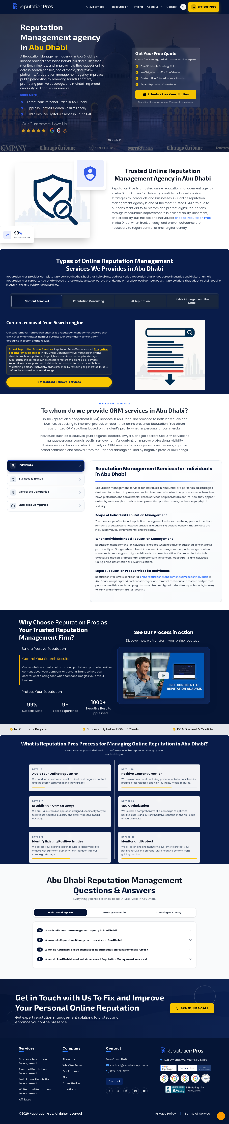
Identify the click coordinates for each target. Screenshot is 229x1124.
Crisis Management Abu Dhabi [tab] (192, 301)
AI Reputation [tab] (140, 301)
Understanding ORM (60, 912)
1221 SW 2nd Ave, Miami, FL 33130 (185, 1060)
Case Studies (72, 1083)
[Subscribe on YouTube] (144, 1091)
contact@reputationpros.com (130, 1065)
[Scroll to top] (221, 1116)
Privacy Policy (165, 1113)
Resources (119, 7)
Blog (66, 1077)
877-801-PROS (120, 1071)
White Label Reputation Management (35, 1091)
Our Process (71, 1071)
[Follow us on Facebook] (109, 1091)
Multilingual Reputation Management (34, 1081)
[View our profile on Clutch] (63, 127)
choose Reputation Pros (193, 218)
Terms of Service (197, 1113)
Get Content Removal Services (59, 382)
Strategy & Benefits (114, 912)
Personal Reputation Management (33, 1071)
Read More (28, 95)
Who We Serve (72, 1065)
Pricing (138, 7)
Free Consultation (118, 1059)
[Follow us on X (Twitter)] (118, 1091)
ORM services (95, 7)
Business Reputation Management (33, 1061)
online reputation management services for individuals (174, 577)
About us (152, 7)
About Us (69, 1059)
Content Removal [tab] (37, 301)
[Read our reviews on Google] (39, 127)
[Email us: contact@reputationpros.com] (183, 7)
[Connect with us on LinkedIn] (135, 1091)
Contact (172, 7)
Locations (69, 1089)
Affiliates (25, 1099)
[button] (163, 675)
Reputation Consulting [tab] (88, 301)
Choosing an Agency (168, 912)
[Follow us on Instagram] (126, 1091)
